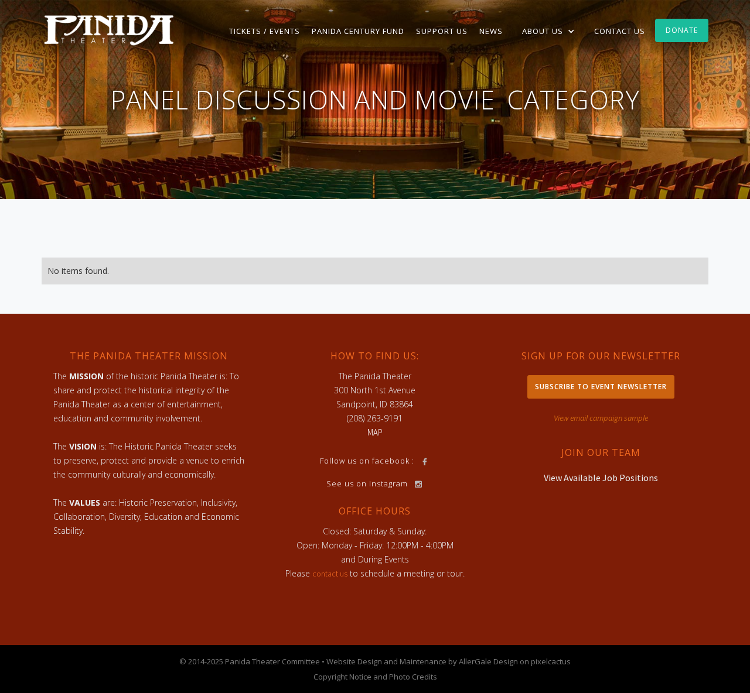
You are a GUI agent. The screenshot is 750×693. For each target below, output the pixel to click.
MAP (375, 432)
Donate (682, 30)
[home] (109, 29)
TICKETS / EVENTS (264, 31)
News (491, 31)
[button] (548, 31)
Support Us (442, 31)
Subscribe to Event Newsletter (601, 387)
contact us (329, 573)
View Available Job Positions (601, 477)
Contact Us (619, 31)
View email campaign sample (601, 418)
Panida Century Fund (358, 31)
